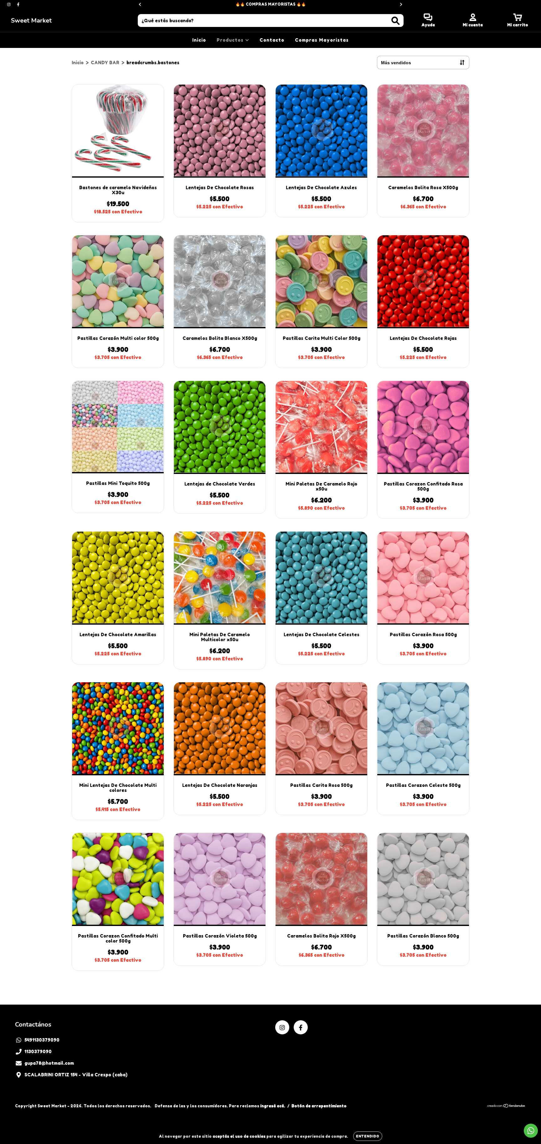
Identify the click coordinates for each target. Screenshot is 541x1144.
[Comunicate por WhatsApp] (531, 1131)
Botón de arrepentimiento (319, 1106)
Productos (231, 40)
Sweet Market (31, 20)
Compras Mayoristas (322, 40)
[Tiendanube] (506, 1106)
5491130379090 (41, 1040)
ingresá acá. (272, 1106)
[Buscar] (395, 20)
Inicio (199, 40)
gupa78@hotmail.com (49, 1063)
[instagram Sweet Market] (9, 4)
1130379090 (38, 1051)
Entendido (367, 1136)
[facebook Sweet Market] (18, 4)
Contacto (272, 40)
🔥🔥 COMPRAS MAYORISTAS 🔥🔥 (270, 4)
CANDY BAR (105, 62)
